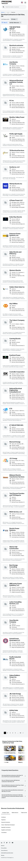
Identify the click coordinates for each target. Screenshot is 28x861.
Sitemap (2, 855)
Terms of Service (4, 850)
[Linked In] (1, 842)
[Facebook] (4, 842)
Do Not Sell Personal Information (7, 852)
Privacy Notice (4, 848)
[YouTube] (12, 842)
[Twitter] (6, 842)
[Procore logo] (7, 1)
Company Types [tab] (5, 812)
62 (20, 732)
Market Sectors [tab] (15, 812)
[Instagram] (9, 842)
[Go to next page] (23, 733)
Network (5, 3)
